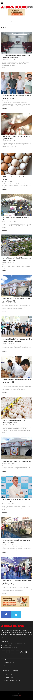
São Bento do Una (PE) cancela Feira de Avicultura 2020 (17, 461)
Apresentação (9, 662)
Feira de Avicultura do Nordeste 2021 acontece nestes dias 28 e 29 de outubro (17, 259)
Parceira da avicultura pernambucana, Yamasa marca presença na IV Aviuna (16, 541)
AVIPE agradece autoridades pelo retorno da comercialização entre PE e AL (14, 421)
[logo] (16, 626)
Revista (6, 665)
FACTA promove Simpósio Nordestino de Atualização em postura (17, 178)
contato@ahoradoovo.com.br (10, 647)
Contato (6, 683)
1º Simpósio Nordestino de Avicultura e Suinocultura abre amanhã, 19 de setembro (16, 56)
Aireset (20, 695)
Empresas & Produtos (10, 670)
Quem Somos (7, 659)
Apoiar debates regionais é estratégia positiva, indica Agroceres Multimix (16, 137)
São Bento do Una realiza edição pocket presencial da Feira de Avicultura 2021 (16, 299)
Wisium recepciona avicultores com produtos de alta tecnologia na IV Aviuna (16, 500)
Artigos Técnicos (10, 677)
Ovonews (6, 668)
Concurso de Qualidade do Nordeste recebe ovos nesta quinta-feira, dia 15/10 (17, 381)
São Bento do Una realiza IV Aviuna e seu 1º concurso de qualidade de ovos (17, 581)
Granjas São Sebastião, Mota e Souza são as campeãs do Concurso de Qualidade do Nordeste (17, 340)
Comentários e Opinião (12, 680)
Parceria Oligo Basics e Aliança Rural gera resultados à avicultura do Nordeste (17, 97)
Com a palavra (8, 674)
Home (2, 21)
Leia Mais (4, 67)
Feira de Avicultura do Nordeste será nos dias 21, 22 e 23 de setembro (16, 218)
